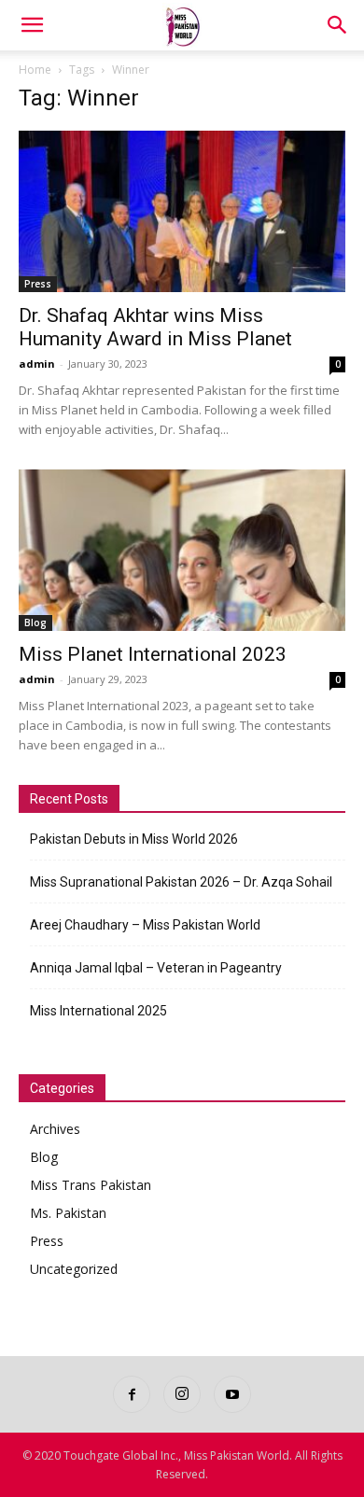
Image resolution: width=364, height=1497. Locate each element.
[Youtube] (232, 1394)
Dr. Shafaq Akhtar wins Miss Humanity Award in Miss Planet (155, 327)
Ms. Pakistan (68, 1213)
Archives (55, 1129)
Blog (35, 622)
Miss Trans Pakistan (90, 1185)
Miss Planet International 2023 (153, 654)
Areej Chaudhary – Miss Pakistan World (145, 924)
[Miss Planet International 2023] (182, 550)
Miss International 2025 (98, 1010)
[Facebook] (131, 1394)
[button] (32, 25)
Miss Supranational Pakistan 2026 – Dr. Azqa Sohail (181, 881)
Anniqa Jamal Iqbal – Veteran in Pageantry (156, 967)
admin (37, 364)
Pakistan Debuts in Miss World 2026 (134, 839)
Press (37, 283)
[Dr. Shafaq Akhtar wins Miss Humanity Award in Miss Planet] (182, 211)
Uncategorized (74, 1269)
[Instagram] (182, 1394)
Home (35, 69)
